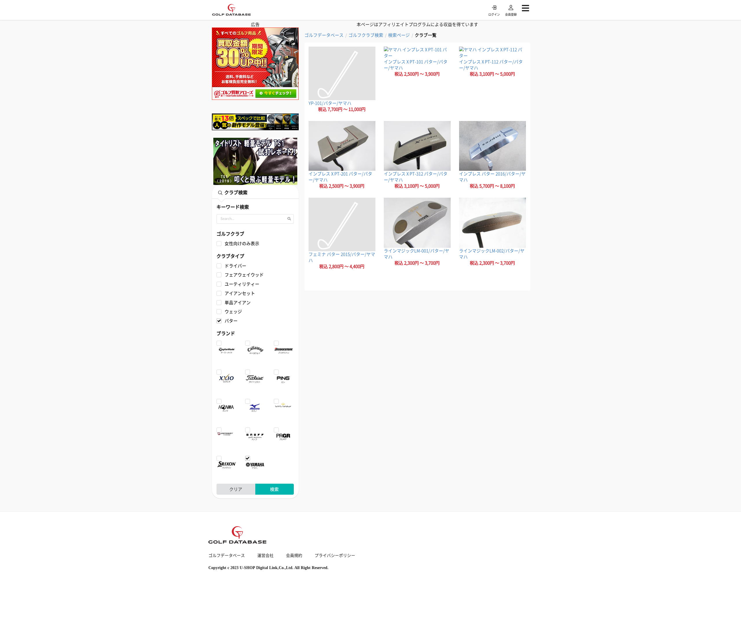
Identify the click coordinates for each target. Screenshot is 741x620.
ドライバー (235, 265)
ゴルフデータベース (324, 35)
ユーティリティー (242, 284)
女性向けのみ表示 (242, 243)
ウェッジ (233, 311)
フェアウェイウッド (244, 274)
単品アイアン (237, 302)
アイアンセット (240, 293)
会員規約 (294, 555)
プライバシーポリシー (335, 555)
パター (231, 320)
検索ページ (399, 35)
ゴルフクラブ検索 (366, 35)
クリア (235, 489)
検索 (274, 489)
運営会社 (265, 555)
